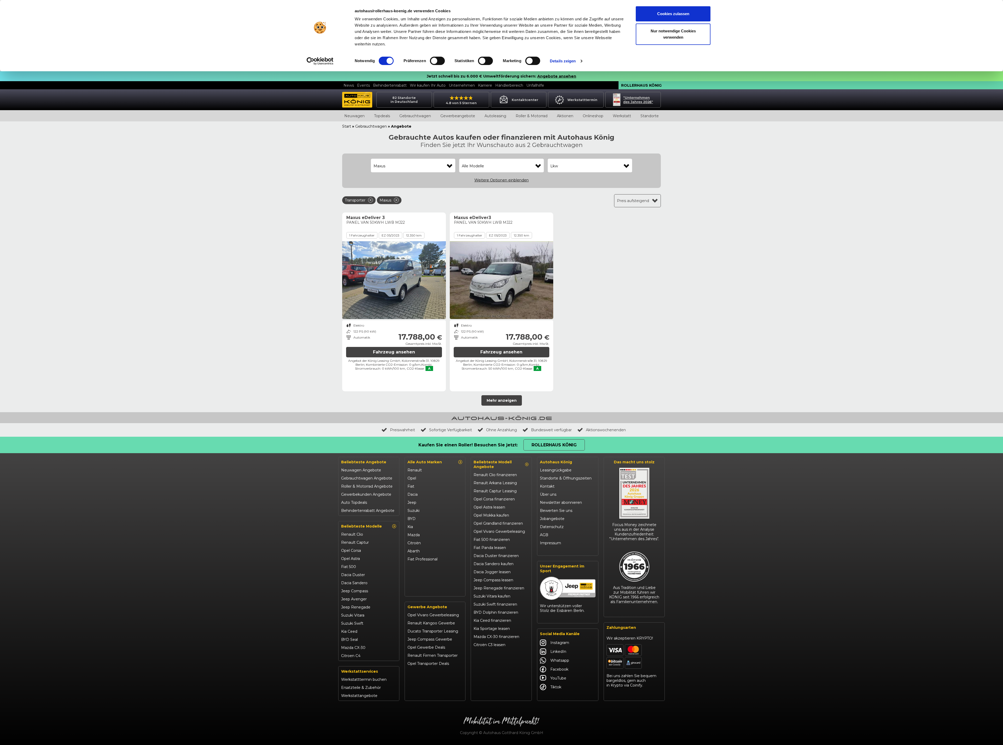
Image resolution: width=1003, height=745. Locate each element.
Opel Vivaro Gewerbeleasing (433, 615)
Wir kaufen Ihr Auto (428, 85)
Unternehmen (462, 85)
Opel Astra (350, 558)
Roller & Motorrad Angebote (367, 486)
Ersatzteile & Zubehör (361, 687)
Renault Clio (352, 534)
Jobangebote (552, 518)
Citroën (414, 543)
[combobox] (413, 166)
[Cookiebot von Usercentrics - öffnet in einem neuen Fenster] (320, 61)
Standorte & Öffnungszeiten (566, 478)
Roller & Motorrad (531, 116)
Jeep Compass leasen (493, 580)
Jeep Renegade (355, 607)
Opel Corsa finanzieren (494, 499)
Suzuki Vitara (352, 615)
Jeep (411, 502)
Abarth (413, 551)
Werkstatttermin (582, 100)
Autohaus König (556, 462)
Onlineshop (593, 116)
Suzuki (413, 510)
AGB (544, 535)
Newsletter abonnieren (561, 502)
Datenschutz (552, 526)
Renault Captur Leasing (495, 491)
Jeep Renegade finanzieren (499, 588)
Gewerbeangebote (457, 116)
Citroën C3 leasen (489, 644)
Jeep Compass (354, 591)
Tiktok (555, 687)
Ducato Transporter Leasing (432, 631)
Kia (410, 526)
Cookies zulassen (673, 13)
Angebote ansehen (556, 76)
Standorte (649, 116)
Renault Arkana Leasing (495, 483)
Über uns (548, 494)
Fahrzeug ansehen (394, 352)
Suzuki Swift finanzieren (495, 604)
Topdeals (382, 116)
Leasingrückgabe (556, 470)
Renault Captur (355, 542)
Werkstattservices (359, 671)
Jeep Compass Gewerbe (429, 639)
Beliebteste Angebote (363, 462)
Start (346, 126)
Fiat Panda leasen (490, 547)
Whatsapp (559, 660)
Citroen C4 (350, 655)
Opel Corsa (351, 550)
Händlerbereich (509, 85)
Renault (414, 470)
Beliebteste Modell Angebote (493, 464)
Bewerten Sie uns (556, 510)
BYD (411, 518)
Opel (411, 478)
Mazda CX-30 (353, 647)
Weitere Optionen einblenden (501, 180)
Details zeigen (563, 61)
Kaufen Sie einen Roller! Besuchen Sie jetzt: (468, 444)
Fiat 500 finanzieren (492, 539)
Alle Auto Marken (424, 462)
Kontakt (547, 486)
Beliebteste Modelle (361, 526)
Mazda (413, 535)
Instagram (559, 642)
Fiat (410, 486)
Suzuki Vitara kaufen (492, 596)
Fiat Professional (422, 559)
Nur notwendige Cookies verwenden (673, 34)
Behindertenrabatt (390, 85)
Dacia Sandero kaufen (494, 563)
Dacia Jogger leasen (492, 572)
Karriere (485, 85)
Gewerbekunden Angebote (366, 494)
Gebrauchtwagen (415, 116)
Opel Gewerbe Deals (426, 647)
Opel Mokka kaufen (491, 515)
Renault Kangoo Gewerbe (431, 623)
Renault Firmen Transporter (432, 655)
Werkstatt (622, 116)
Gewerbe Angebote (427, 607)
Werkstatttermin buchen (364, 679)
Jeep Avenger (354, 599)
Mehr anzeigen (502, 400)
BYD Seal (349, 639)
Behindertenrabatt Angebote (367, 510)
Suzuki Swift (352, 623)
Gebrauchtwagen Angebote (366, 478)
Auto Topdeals (354, 502)
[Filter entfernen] (370, 200)
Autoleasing (495, 116)
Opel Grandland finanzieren (498, 523)
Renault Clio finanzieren (495, 474)
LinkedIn (558, 651)
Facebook (559, 669)
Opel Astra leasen (489, 507)
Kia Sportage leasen (492, 628)
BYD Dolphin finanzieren (496, 612)
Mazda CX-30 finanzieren (496, 636)
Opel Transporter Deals (428, 663)
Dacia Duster (353, 574)
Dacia (412, 494)
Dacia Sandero (354, 583)
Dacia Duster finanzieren (496, 555)
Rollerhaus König (641, 85)
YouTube (558, 678)
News (348, 85)
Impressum (550, 543)
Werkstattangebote (359, 695)
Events (363, 85)
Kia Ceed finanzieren (492, 620)
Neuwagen (354, 116)
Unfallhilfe (535, 85)
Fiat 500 (348, 566)
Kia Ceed (349, 631)
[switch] (437, 61)
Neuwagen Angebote (361, 470)
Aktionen (565, 116)
